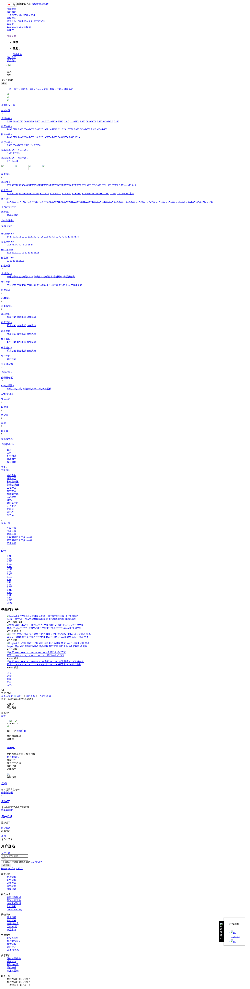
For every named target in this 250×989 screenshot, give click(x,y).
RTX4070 (43, 202)
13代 (9, 388)
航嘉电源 (21, 350)
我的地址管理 (28, 15)
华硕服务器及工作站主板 (14, 158)
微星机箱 (11, 334)
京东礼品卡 (13, 970)
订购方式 (11, 883)
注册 (23, 731)
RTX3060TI (119, 202)
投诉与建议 (13, 964)
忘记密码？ (36, 862)
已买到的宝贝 (14, 15)
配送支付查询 (14, 900)
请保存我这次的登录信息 (17, 862)
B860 (26, 121)
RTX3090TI (54, 202)
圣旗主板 (6, 142)
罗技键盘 (11, 285)
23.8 (30, 236)
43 (63, 236)
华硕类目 (6, 273)
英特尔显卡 (7, 220)
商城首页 (11, 9)
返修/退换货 (13, 950)
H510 (49, 121)
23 (26, 236)
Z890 (15, 121)
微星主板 (6, 134)
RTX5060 (66, 185)
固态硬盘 (5, 290)
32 (57, 236)
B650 (93, 121)
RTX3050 (96, 185)
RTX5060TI (56, 185)
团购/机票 (12, 926)
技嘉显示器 (7, 242)
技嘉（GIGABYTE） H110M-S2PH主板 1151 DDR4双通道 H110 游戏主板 (44, 664)
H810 (54, 121)
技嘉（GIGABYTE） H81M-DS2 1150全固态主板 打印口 (35, 655)
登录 (18, 731)
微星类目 (6, 331)
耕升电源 (21, 342)
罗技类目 (6, 282)
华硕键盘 (48, 276)
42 (60, 236)
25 (36, 236)
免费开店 (11, 21)
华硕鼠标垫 (27, 276)
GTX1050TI (192, 202)
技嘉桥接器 (13, 215)
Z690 (20, 137)
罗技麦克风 (76, 285)
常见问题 (11, 917)
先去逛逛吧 (7, 792)
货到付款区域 (14, 897)
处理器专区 (7, 377)
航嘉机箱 (11, 350)
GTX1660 (160, 202)
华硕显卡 (6, 182)
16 (77, 236)
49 (69, 236)
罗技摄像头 (64, 285)
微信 (3, 868)
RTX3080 (87, 202)
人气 (9, 685)
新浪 (12, 868)
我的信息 (11, 12)
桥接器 (5, 212)
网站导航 (11, 57)
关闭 (3, 836)
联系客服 (11, 929)
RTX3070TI (98, 202)
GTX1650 (170, 202)
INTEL (16, 153)
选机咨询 (11, 961)
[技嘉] (35, 169)
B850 (88, 121)
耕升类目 (6, 339)
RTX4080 (21, 202)
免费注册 (43, 3)
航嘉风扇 (31, 350)
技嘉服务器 (7, 439)
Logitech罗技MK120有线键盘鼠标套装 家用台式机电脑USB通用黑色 (41, 619)
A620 (99, 129)
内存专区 (5, 298)
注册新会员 (13, 923)
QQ (8, 868)
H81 (77, 121)
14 (8, 236)
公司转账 (11, 889)
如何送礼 (11, 906)
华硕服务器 (7, 444)
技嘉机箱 (11, 325)
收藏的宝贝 (13, 27)
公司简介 (11, 462)
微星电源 (21, 334)
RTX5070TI (34, 185)
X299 (9, 121)
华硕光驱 (6, 372)
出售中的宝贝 (38, 21)
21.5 (19, 236)
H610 (43, 121)
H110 (72, 121)
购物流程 (11, 880)
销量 (9, 676)
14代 (19, 388)
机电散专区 (7, 306)
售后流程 (11, 877)
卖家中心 (11, 18)
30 (50, 236)
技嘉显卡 (6, 190)
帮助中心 (17, 54)
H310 (66, 121)
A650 (105, 121)
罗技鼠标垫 (52, 285)
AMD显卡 (131, 185)
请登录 (35, 3)
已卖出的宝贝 (24, 21)
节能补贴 (11, 967)
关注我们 (11, 60)
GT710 (122, 185)
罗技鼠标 (31, 285)
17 (11, 236)
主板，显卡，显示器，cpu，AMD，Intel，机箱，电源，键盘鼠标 (40, 89)
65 (72, 236)
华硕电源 (21, 317)
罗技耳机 (41, 285)
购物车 (10, 30)
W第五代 (46, 388)
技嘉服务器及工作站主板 (14, 150)
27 (39, 236)
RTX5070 (45, 185)
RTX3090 (65, 202)
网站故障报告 (14, 958)
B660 (37, 121)
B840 (110, 121)
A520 (93, 129)
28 (42, 236)
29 (23, 252)
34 (74, 236)
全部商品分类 (8, 105)
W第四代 (27, 388)
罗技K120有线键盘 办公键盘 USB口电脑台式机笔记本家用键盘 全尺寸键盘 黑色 (48, 637)
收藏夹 (10, 24)
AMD (9, 153)
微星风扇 (31, 334)
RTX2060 (150, 202)
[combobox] (14, 80)
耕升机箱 (11, 342)
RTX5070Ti (33, 193)
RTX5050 (76, 185)
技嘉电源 (21, 325)
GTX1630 (180, 202)
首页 (9, 449)
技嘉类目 (6, 322)
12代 (14, 388)
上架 (9, 673)
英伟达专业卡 (9, 207)
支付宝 (19, 868)
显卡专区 (5, 174)
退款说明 (11, 947)
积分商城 (11, 456)
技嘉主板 (6, 126)
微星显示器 (7, 257)
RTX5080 (23, 185)
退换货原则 (13, 938)
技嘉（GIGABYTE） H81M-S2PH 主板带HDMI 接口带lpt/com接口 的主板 (44, 628)
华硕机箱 (11, 317)
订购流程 (11, 920)
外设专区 (5, 265)
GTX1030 (106, 185)
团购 (9, 452)
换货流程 (11, 944)
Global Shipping (14, 909)
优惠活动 (11, 459)
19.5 (15, 236)
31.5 (54, 236)
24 (33, 236)
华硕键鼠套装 (14, 276)
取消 (8, 828)
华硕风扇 (31, 317)
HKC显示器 (8, 249)
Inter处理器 (7, 385)
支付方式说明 (14, 903)
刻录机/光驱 (7, 364)
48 (66, 236)
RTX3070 (108, 202)
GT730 (115, 185)
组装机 (4, 407)
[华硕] (8, 169)
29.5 (46, 236)
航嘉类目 (6, 347)
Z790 (20, 121)
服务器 (4, 431)
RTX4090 (11, 202)
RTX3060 (86, 185)
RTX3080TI (76, 202)
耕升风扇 (31, 342)
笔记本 (4, 415)
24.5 (22, 244)
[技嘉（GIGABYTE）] (48, 169)
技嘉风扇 (31, 325)
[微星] (21, 169)
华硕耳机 (57, 276)
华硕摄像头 (69, 276)
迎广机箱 (11, 359)
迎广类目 (6, 356)
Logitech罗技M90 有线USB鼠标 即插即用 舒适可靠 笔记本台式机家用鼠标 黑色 (47, 646)
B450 (116, 121)
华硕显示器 (7, 234)
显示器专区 (7, 226)
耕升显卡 (6, 199)
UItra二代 (37, 388)
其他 (3, 423)
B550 (99, 121)
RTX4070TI (32, 202)
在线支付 (11, 886)
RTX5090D (12, 185)
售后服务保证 (14, 941)
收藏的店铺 (25, 27)
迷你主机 (5, 399)
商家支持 (11, 36)
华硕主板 (6, 118)
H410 (60, 121)
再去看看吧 (13, 757)
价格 (9, 679)
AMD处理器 (8, 394)
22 (23, 236)
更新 (9, 682)
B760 (31, 121)
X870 (82, 121)
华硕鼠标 (38, 276)
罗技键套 (21, 285)
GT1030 (105, 193)
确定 (3, 828)
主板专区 (5, 110)
